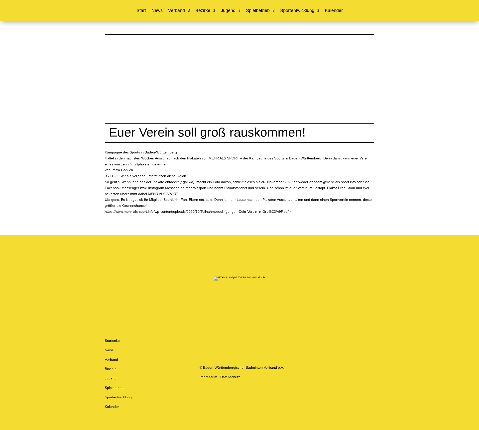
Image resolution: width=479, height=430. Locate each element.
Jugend (228, 11)
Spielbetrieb (258, 11)
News (157, 11)
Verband (176, 11)
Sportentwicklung (297, 11)
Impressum (208, 377)
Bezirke (202, 11)
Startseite (112, 341)
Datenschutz (230, 377)
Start (141, 11)
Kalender (334, 11)
